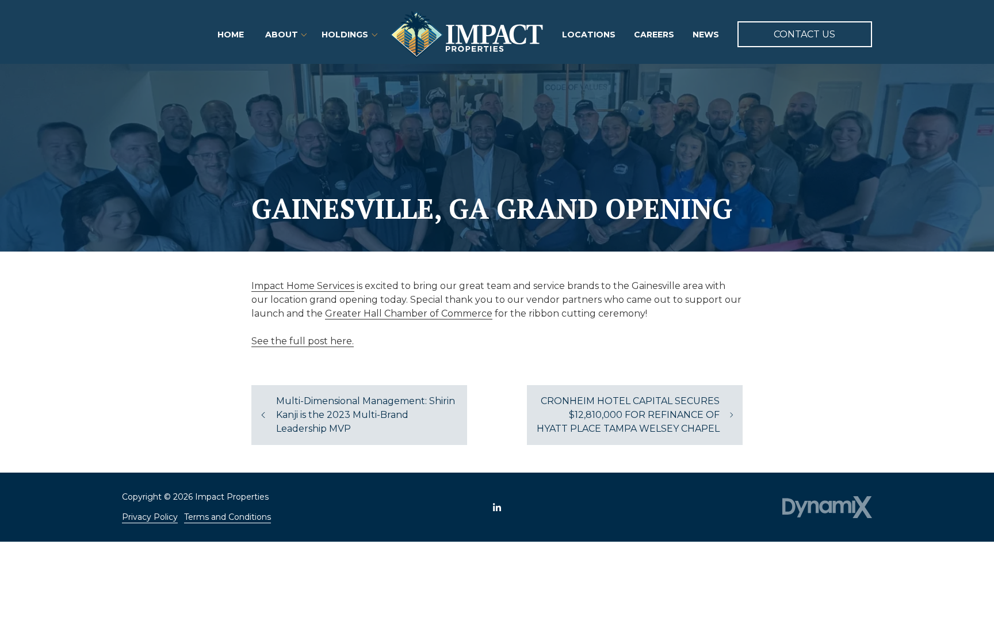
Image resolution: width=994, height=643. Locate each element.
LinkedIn (497, 507)
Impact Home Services (302, 285)
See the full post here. (302, 341)
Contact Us (804, 34)
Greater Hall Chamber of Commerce (408, 313)
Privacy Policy (150, 517)
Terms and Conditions (227, 517)
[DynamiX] (827, 507)
